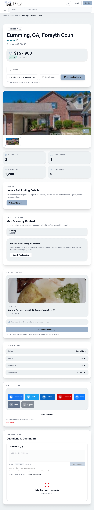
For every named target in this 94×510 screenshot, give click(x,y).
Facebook (18, 397)
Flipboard (66, 397)
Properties (14, 16)
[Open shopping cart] (68, 3)
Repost (30, 405)
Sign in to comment (34, 474)
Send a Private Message (47, 330)
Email (16, 405)
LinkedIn (50, 397)
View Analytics (47, 415)
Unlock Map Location (21, 255)
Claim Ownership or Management (22, 77)
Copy (82, 397)
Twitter (34, 397)
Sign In (77, 3)
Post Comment (77, 464)
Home (5, 16)
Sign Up (87, 3)
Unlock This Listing (17, 203)
